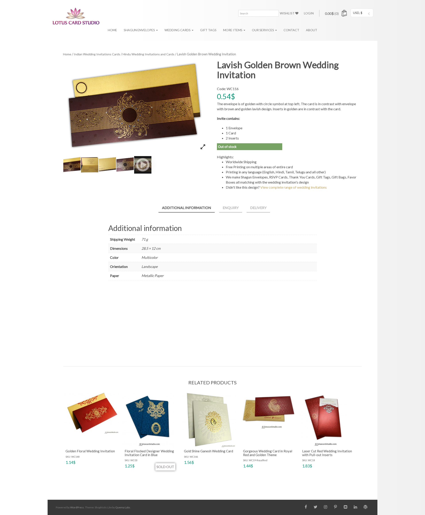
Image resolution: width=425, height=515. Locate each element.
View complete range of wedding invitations (293, 187)
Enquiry (231, 207)
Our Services (263, 30)
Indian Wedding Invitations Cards (97, 54)
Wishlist (287, 13)
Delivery (258, 207)
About (311, 30)
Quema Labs (122, 507)
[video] (143, 165)
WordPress (77, 507)
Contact (291, 30)
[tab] (186, 208)
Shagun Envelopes (140, 30)
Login (309, 13)
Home (112, 30)
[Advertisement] (212, 322)
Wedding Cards (177, 30)
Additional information (186, 207)
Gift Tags (208, 30)
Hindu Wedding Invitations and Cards (148, 54)
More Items (233, 30)
